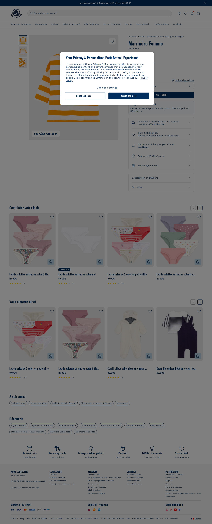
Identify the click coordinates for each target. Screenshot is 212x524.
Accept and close (129, 95)
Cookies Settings (107, 87)
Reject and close (83, 95)
